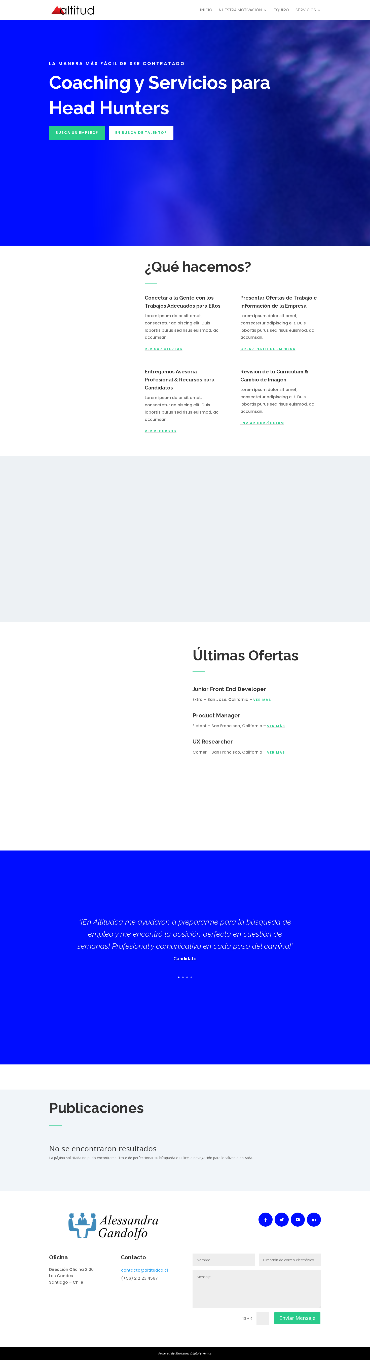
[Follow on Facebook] (265, 1220)
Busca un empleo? (77, 132)
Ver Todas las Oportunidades (235, 770)
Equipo (281, 10)
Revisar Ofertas (163, 349)
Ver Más (262, 699)
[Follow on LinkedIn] (314, 1220)
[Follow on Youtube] (298, 1220)
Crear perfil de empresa (267, 349)
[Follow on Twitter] (282, 1220)
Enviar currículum (262, 423)
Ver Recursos (160, 431)
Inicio (206, 10)
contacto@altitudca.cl (144, 1270)
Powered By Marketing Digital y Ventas (185, 1353)
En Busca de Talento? (141, 132)
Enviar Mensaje (297, 1318)
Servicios (305, 10)
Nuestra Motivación (240, 10)
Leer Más (185, 1174)
